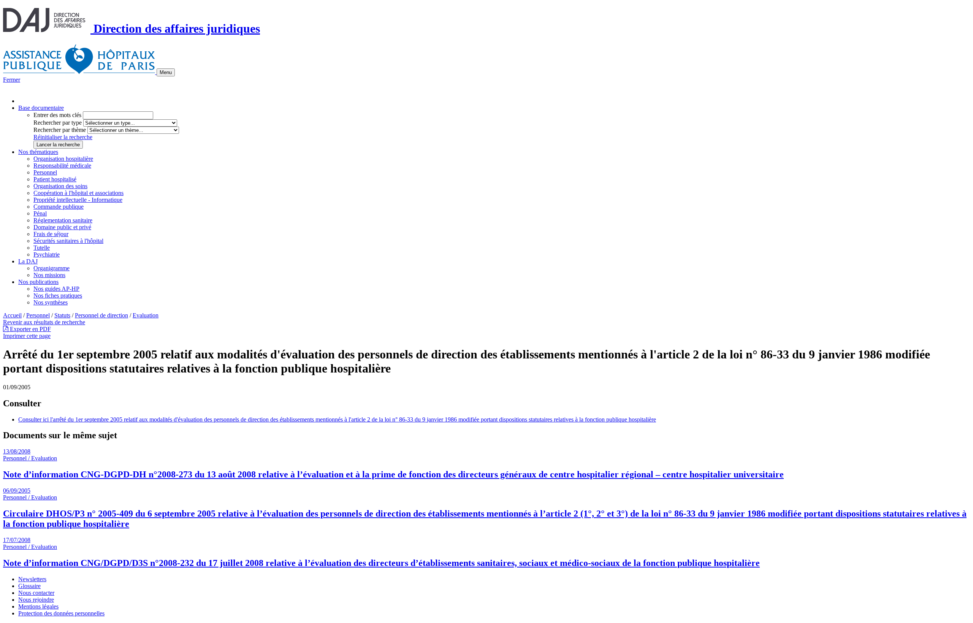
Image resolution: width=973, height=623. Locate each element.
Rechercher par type (57, 122)
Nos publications (38, 282)
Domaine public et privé (62, 227)
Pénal (40, 213)
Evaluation (145, 315)
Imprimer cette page (27, 336)
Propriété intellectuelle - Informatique (77, 200)
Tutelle (41, 247)
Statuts (62, 315)
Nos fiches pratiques (57, 295)
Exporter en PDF (29, 329)
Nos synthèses (50, 302)
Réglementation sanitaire (62, 220)
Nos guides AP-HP (56, 288)
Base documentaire (41, 108)
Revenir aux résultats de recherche (44, 322)
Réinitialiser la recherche (62, 137)
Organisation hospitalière (63, 158)
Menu (166, 72)
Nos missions (49, 275)
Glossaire (29, 586)
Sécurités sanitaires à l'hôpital (68, 241)
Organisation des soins (60, 186)
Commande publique (58, 206)
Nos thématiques (38, 152)
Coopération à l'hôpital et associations (78, 193)
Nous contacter (36, 593)
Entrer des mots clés (57, 115)
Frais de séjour (50, 234)
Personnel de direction (101, 315)
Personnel (45, 172)
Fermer (11, 79)
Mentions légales (38, 606)
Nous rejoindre (36, 599)
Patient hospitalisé (54, 179)
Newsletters (32, 579)
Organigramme (51, 268)
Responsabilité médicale (62, 165)
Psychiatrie (46, 254)
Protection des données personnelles (61, 613)
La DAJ (28, 261)
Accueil (12, 315)
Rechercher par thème (59, 130)
